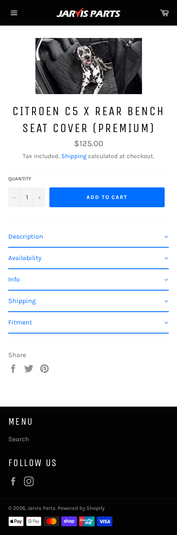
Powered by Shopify (81, 508)
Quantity (19, 179)
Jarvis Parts (42, 508)
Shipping (73, 156)
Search (18, 439)
